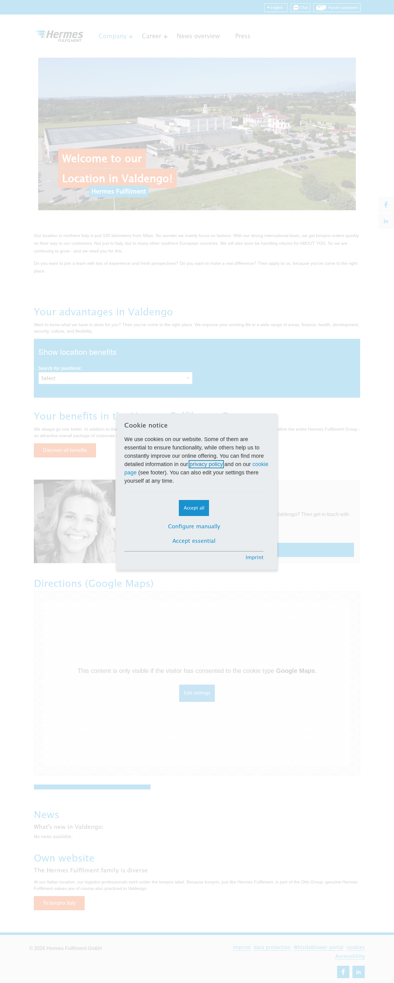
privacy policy (206, 464)
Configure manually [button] (194, 526)
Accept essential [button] (193, 541)
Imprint (254, 557)
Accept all (194, 507)
